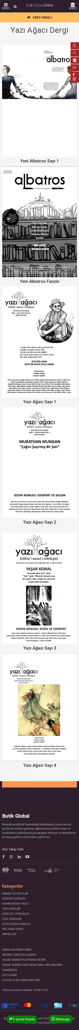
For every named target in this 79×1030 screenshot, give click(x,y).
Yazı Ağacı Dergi (12, 929)
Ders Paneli (42, 17)
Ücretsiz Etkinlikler (15, 913)
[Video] (27, 857)
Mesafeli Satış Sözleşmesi (19, 954)
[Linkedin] (19, 857)
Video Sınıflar (11, 908)
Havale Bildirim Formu (17, 949)
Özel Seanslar (11, 918)
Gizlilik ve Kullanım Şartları (21, 980)
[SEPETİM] (75, 60)
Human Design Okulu (15, 903)
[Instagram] (11, 857)
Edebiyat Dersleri (13, 898)
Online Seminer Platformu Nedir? (24, 959)
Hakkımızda (9, 970)
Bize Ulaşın (9, 975)
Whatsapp (62, 1019)
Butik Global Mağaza (16, 923)
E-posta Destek (23, 1019)
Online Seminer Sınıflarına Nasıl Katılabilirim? (32, 964)
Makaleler (9, 934)
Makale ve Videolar (15, 893)
